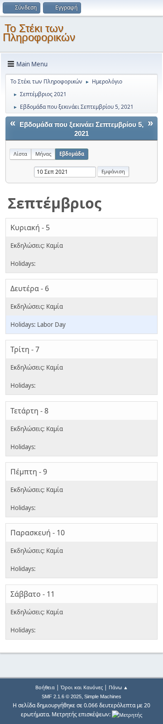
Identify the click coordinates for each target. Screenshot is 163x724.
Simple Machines (102, 696)
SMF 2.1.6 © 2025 (62, 696)
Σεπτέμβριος (54, 203)
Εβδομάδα (71, 153)
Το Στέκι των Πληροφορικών (39, 32)
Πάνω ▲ (118, 687)
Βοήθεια (45, 687)
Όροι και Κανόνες (82, 687)
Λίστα (20, 153)
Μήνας (43, 153)
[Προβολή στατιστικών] (127, 714)
